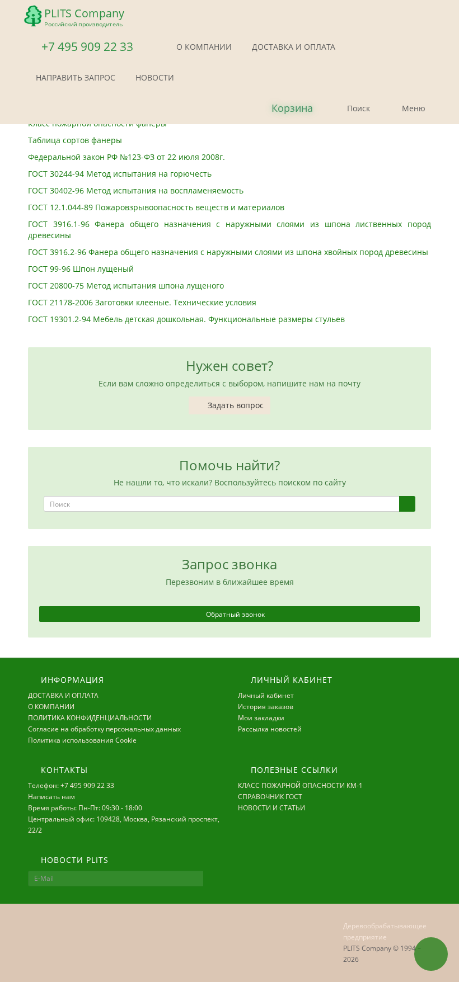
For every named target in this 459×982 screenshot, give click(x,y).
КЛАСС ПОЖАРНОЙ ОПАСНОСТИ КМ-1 (300, 785)
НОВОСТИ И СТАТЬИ (271, 808)
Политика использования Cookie (82, 740)
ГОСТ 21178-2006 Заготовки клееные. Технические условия (143, 302)
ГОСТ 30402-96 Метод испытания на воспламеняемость (137, 190)
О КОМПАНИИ (203, 46)
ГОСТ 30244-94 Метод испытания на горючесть (121, 173)
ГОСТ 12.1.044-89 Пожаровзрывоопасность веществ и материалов (157, 207)
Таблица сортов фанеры (75, 140)
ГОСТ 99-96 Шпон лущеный (82, 268)
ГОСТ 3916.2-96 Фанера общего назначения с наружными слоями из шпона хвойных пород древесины (228, 252)
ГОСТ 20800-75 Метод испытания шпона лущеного (127, 285)
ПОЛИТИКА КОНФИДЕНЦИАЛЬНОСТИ (90, 718)
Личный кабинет (266, 695)
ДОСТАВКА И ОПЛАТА (292, 46)
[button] (283, 108)
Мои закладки (261, 718)
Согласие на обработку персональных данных (104, 729)
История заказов (265, 706)
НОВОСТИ (153, 77)
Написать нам (51, 796)
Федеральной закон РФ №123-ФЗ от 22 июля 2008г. (126, 157)
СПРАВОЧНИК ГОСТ (270, 796)
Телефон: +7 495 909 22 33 (71, 785)
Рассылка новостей (270, 729)
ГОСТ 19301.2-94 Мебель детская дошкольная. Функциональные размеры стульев (188, 319)
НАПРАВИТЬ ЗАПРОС (74, 77)
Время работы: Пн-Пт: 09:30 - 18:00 (85, 808)
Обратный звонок (234, 614)
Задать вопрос (234, 405)
